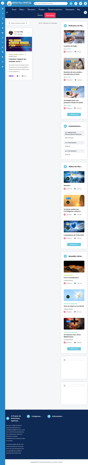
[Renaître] (74, 177)
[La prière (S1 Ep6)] (74, 36)
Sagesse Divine (68, 275)
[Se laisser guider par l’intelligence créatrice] (74, 200)
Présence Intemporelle (70, 303)
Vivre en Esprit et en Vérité (74, 306)
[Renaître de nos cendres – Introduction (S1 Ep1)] (74, 63)
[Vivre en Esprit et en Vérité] (74, 295)
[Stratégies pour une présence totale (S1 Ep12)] (74, 92)
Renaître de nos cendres (16, 54)
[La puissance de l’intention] (74, 226)
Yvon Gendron (72, 142)
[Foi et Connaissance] (74, 266)
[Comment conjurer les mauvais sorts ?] (19, 44)
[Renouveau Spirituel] (19, 3)
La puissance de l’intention (74, 235)
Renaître (67, 185)
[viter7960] (11, 33)
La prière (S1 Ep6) (70, 46)
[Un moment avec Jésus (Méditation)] (74, 324)
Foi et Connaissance (71, 277)
